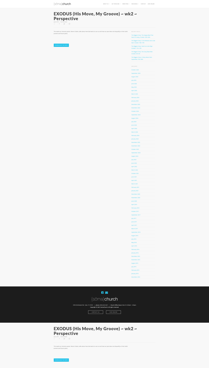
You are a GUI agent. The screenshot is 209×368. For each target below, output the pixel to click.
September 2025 (135, 73)
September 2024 (135, 115)
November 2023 (135, 146)
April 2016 (134, 246)
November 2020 (135, 197)
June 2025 (134, 83)
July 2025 (133, 80)
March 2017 (134, 228)
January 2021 (135, 190)
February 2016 (135, 249)
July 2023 (133, 159)
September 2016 (135, 232)
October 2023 (135, 149)
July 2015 (133, 266)
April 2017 (134, 225)
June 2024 (134, 125)
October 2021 (135, 173)
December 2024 (135, 104)
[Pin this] (69, 24)
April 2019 (134, 204)
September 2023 (135, 152)
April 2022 (134, 166)
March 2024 (134, 132)
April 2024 (134, 128)
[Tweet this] (64, 24)
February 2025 (135, 97)
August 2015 (134, 263)
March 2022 (134, 170)
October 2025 (135, 70)
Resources (135, 4)
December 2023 (135, 142)
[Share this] (59, 24)
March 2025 (134, 94)
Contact (143, 4)
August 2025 (134, 76)
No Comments (64, 22)
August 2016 (134, 235)
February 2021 (135, 187)
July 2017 (133, 218)
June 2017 (134, 222)
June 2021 (134, 177)
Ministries (126, 4)
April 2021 (134, 180)
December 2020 (135, 194)
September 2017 (135, 215)
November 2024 (135, 108)
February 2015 (135, 270)
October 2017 (135, 211)
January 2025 (135, 101)
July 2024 (133, 121)
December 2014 (135, 277)
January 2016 (135, 253)
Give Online (151, 4)
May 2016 (134, 242)
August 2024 (134, 118)
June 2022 (134, 163)
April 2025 (134, 90)
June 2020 (134, 201)
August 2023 (134, 156)
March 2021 (134, 184)
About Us (106, 4)
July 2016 (133, 239)
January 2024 (135, 139)
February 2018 (135, 208)
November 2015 (135, 259)
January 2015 (135, 273)
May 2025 (134, 87)
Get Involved (115, 4)
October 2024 (135, 111)
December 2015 (135, 256)
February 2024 (135, 135)
